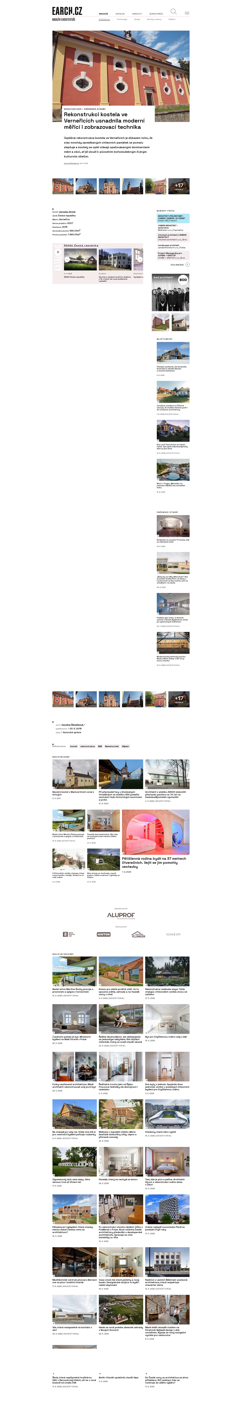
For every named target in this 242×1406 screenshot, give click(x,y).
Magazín (103, 13)
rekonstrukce (87, 746)
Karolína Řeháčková (71, 163)
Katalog (120, 13)
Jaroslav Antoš (67, 211)
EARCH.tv (137, 13)
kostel (73, 746)
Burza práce (156, 13)
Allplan (125, 746)
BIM (100, 746)
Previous (67, 259)
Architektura (104, 19)
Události (171, 19)
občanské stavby (95, 109)
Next (140, 259)
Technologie (122, 19)
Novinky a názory (154, 19)
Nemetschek (112, 746)
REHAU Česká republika (81, 245)
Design (137, 19)
